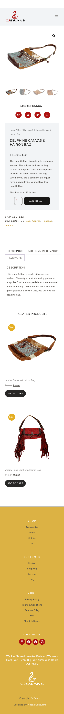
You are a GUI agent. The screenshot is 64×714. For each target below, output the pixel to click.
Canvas (36, 221)
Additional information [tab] (43, 251)
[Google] (42, 642)
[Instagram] (22, 642)
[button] (56, 17)
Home (12, 130)
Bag (19, 130)
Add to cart (37, 201)
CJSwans (35, 698)
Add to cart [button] (15, 393)
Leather (9, 225)
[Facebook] (29, 642)
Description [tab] (15, 251)
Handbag (27, 130)
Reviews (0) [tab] (15, 258)
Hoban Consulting (37, 704)
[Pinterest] (35, 642)
